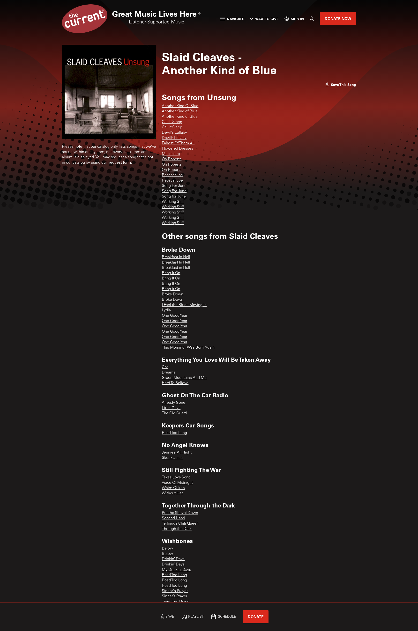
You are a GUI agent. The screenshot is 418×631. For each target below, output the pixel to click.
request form (120, 163)
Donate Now (338, 18)
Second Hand (173, 518)
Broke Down (172, 294)
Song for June (174, 196)
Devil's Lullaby (174, 133)
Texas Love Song (176, 477)
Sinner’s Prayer (174, 596)
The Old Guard (174, 413)
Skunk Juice (172, 458)
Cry (165, 367)
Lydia (166, 310)
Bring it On (171, 289)
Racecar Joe (172, 175)
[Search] (312, 18)
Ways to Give (267, 18)
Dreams (168, 372)
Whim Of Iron (173, 488)
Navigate (235, 18)
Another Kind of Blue (180, 111)
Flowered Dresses (177, 149)
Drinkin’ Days (173, 559)
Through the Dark (177, 529)
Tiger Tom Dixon (175, 602)
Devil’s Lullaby (174, 138)
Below (167, 548)
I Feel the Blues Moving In (184, 305)
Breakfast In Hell (176, 257)
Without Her (172, 493)
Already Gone (173, 403)
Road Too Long (174, 433)
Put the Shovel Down (180, 513)
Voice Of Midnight (177, 483)
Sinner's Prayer (175, 591)
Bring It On (171, 273)
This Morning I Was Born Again (188, 348)
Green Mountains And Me (184, 378)
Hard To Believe (175, 383)
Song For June (174, 186)
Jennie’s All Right (177, 453)
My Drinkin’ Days (176, 570)
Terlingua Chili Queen (180, 524)
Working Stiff (173, 202)
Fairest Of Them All (178, 143)
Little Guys (171, 408)
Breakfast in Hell (176, 268)
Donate (256, 616)
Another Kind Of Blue (180, 106)
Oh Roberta (171, 159)
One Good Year (174, 316)
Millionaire (171, 154)
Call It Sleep (172, 122)
